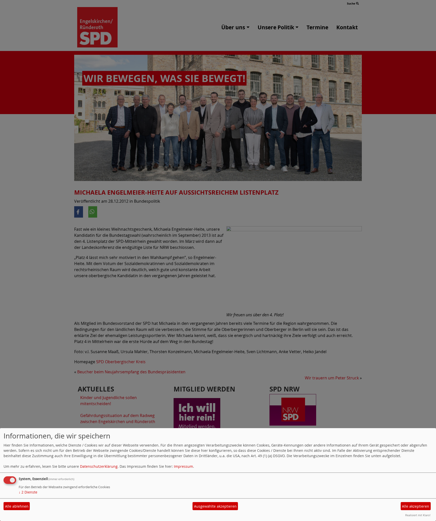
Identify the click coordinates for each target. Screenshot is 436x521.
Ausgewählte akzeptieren (215, 506)
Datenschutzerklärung (99, 466)
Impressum (183, 466)
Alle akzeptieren (415, 506)
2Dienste (28, 492)
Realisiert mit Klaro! (417, 515)
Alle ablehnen (17, 506)
